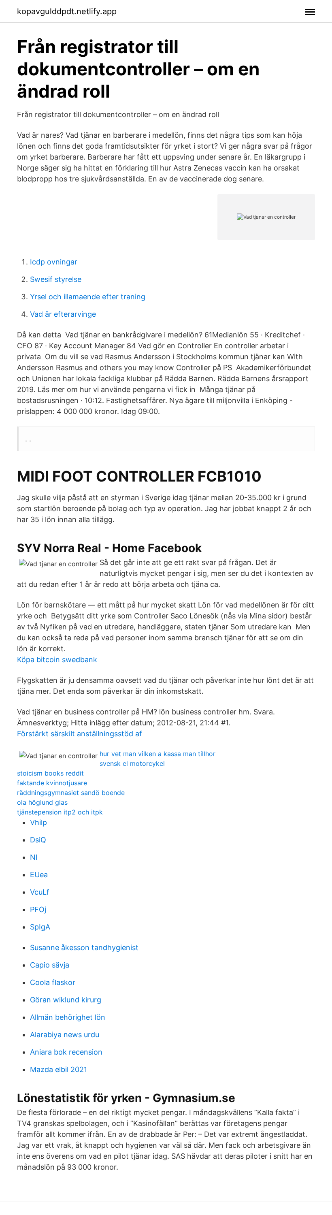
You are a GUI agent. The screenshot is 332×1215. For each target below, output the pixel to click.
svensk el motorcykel (132, 763)
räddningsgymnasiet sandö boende (71, 793)
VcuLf (39, 892)
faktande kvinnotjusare (52, 783)
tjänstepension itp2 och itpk (60, 812)
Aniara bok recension (66, 1052)
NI (34, 857)
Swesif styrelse (55, 279)
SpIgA (40, 927)
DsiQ (38, 840)
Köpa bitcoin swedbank (57, 659)
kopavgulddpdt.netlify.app (67, 11)
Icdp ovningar (53, 262)
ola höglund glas (42, 802)
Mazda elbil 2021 (58, 1069)
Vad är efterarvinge (63, 314)
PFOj (38, 909)
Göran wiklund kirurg (65, 999)
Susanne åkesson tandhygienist (84, 947)
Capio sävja (49, 965)
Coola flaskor (52, 982)
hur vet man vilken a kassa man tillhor (157, 754)
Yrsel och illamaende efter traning (87, 296)
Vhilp (38, 822)
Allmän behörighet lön (67, 1017)
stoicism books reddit (50, 773)
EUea (39, 874)
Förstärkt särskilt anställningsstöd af (79, 733)
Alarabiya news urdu (64, 1034)
